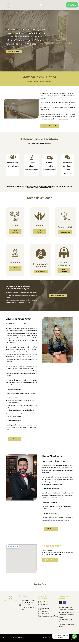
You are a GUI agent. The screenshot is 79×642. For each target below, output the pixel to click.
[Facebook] (64, 602)
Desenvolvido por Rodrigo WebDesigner (14, 638)
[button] (40, 5)
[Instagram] (60, 602)
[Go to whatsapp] (74, 636)
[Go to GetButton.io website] (74, 640)
